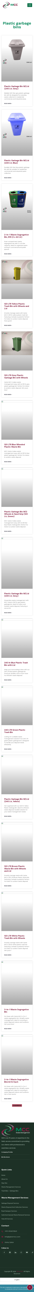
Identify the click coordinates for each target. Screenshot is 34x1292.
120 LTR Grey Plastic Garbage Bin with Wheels (16, 376)
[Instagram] (10, 1252)
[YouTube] (27, 1252)
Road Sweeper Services (9, 1211)
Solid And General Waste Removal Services (15, 1215)
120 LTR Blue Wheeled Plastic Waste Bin (14, 445)
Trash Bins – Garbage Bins (9, 1191)
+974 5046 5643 (11, 1231)
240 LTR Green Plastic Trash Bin (14, 731)
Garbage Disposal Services (10, 1203)
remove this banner (24, 1289)
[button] (17, 1105)
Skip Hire (4, 1183)
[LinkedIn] (15, 1252)
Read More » (8, 103)
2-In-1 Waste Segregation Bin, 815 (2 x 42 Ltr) (16, 235)
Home (3, 1175)
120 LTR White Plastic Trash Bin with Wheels (14, 937)
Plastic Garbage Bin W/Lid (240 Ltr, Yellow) (16, 800)
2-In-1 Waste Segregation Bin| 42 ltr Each (16, 1080)
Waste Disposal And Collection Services (14, 1207)
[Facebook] (4, 1252)
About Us (4, 1179)
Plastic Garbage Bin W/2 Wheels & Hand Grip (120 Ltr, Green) (16, 514)
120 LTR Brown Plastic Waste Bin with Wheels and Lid (15, 868)
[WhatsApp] (21, 1252)
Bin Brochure (5, 1157)
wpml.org (15, 1287)
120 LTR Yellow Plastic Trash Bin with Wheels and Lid (16, 306)
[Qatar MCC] (10, 5)
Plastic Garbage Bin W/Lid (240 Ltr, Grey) (16, 87)
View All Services (7, 1219)
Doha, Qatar (9, 1242)
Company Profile (7, 1152)
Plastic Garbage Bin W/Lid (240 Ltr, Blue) (16, 161)
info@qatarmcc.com (12, 1237)
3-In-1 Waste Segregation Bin (16, 1010)
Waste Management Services (11, 1187)
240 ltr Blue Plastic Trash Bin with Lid (16, 663)
